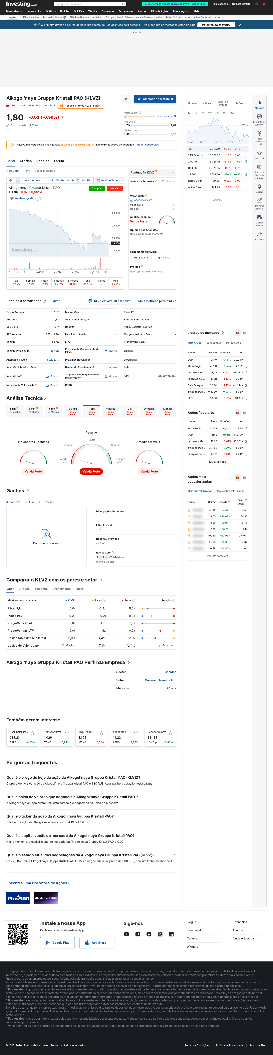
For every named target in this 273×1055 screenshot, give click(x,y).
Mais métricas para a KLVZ (157, 301)
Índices (206, 103)
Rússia (171, 688)
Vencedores (213, 342)
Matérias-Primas (223, 103)
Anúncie (238, 930)
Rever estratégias (148, 144)
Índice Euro (194, 187)
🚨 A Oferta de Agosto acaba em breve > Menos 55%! (175, 4)
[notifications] (256, 4)
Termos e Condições (197, 1045)
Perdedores (233, 342)
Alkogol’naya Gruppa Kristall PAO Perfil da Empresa (65, 662)
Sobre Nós (240, 922)
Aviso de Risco (258, 1045)
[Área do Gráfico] (18, 180)
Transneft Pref (52, 731)
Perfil (27, 170)
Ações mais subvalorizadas (200, 479)
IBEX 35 (192, 168)
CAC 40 (192, 161)
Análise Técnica (24, 398)
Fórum (59, 161)
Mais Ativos (194, 342)
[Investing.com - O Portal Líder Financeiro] (22, 4)
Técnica (43, 161)
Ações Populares (201, 413)
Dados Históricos (45, 170)
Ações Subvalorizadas (178, 17)
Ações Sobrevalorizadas (206, 17)
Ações (13, 17)
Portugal (47, 17)
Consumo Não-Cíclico (160, 680)
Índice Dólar (195, 180)
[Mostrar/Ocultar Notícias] (98, 180)
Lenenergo (119, 731)
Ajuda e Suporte (243, 938)
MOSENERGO (87, 731)
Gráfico (26, 161)
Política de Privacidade (229, 1045)
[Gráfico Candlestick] (10, 180)
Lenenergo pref (157, 731)
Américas (97, 17)
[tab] (15, 411)
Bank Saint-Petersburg (23, 731)
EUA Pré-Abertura (79, 17)
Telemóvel (194, 930)
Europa (110, 17)
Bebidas (170, 672)
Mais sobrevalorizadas (230, 491)
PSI (189, 148)
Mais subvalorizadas (200, 491)
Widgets (192, 946)
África (159, 17)
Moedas (192, 103)
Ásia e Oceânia (144, 17)
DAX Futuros (195, 155)
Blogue (191, 922)
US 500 (192, 174)
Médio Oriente (125, 17)
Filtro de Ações (159, 11)
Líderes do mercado (203, 333)
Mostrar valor (164, 116)
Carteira (192, 938)
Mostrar (71, 645)
